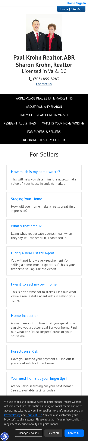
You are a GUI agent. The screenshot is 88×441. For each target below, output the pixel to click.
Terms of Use (34, 415)
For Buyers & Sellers (44, 132)
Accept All (74, 433)
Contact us (44, 84)
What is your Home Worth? (63, 123)
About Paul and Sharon (44, 107)
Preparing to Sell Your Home (44, 140)
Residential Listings (20, 123)
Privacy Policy (12, 415)
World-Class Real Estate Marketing (44, 98)
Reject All (53, 433)
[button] (4, 436)
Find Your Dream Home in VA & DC (44, 115)
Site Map (76, 9)
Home (64, 9)
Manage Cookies (29, 433)
